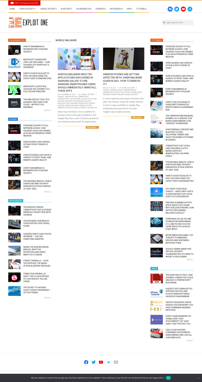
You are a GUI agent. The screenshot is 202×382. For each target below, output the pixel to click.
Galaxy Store (75, 99)
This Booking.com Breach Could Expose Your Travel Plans (36, 223)
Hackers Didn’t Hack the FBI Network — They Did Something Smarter (37, 236)
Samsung (61, 108)
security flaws (72, 108)
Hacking (61, 101)
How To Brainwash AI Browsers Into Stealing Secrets (35, 49)
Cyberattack (83, 97)
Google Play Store (89, 99)
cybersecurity (63, 99)
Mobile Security (87, 94)
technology (92, 108)
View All (47, 110)
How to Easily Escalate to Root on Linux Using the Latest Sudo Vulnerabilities (37, 76)
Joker (140, 92)
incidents (69, 101)
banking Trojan (116, 90)
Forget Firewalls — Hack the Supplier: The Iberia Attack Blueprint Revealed (36, 263)
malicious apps (64, 103)
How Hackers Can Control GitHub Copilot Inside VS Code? (36, 144)
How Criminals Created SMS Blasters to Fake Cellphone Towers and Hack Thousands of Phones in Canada (179, 134)
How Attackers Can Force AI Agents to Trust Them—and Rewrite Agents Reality (37, 157)
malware (74, 103)
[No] (198, 377)
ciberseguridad (130, 90)
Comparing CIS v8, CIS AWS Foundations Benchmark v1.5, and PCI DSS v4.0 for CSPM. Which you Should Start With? (178, 224)
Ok (168, 378)
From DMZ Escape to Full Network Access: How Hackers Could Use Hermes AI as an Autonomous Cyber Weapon (37, 130)
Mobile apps (84, 103)
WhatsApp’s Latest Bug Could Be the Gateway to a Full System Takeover (36, 89)
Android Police (71, 97)
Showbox (82, 108)
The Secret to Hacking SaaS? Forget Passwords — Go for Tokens (37, 290)
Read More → (92, 127)
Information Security (82, 101)
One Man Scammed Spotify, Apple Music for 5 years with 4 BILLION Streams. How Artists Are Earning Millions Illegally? (180, 207)
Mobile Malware (71, 105)
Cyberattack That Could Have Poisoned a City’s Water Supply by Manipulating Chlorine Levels (178, 151)
